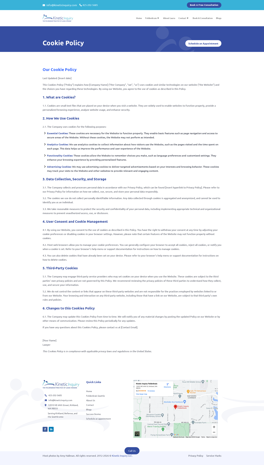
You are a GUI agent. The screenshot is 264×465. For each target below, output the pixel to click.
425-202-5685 (90, 4)
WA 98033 (53, 408)
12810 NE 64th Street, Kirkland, (63, 405)
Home (139, 18)
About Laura (169, 18)
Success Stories (93, 414)
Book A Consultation (203, 18)
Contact (182, 18)
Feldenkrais (151, 18)
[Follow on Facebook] (45, 429)
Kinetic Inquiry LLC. (122, 455)
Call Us (132, 450)
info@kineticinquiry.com (61, 5)
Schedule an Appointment (203, 43)
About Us (90, 400)
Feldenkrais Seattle (95, 396)
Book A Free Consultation (204, 4)
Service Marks (213, 455)
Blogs (218, 18)
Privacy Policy (195, 455)
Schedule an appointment (98, 419)
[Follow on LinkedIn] (51, 429)
